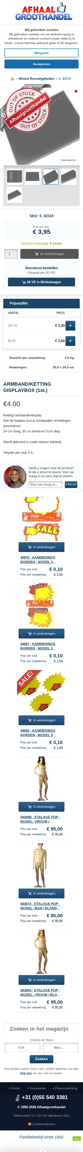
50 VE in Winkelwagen (43, 282)
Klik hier (26, 1073)
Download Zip (68, 160)
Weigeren (42, 53)
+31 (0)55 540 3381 (45, 1097)
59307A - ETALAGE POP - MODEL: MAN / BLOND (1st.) (40, 906)
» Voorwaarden (36, 1088)
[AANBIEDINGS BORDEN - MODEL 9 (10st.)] (41, 692)
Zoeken (41, 1059)
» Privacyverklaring (65, 1088)
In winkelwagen (52, 254)
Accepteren (41, 64)
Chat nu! (71, 484)
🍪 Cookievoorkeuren (41, 1124)
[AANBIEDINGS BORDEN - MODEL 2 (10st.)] (41, 605)
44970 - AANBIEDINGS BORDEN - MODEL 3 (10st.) (37, 560)
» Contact (14, 1088)
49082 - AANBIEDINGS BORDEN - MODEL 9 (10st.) (37, 733)
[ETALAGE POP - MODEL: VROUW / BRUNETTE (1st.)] (41, 779)
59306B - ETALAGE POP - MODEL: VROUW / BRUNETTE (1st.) (40, 819)
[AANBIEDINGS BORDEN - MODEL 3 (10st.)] (41, 519)
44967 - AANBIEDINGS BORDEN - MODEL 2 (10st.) (37, 646)
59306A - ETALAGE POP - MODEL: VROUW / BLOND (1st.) (41, 992)
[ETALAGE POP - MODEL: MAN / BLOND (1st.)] (41, 865)
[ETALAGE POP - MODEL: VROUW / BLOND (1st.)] (41, 952)
